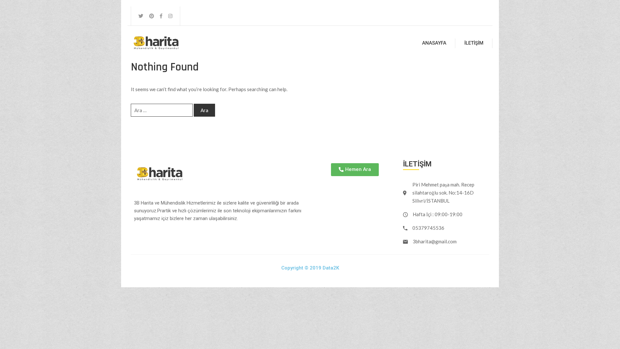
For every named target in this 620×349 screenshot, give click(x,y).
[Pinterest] (151, 16)
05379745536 (428, 228)
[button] (355, 169)
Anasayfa (434, 43)
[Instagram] (170, 16)
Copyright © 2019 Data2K (310, 268)
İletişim (473, 43)
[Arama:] (162, 110)
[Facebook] (161, 16)
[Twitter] (141, 16)
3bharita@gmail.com (435, 241)
